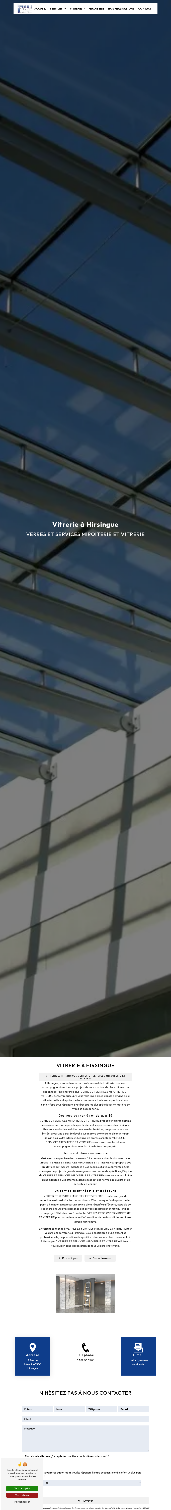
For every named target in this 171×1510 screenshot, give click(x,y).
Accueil (40, 8)
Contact (145, 8)
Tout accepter (22, 1488)
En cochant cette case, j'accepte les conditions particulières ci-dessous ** (67, 1456)
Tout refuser (22, 1495)
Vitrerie (76, 8)
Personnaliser (22, 1501)
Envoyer (88, 1500)
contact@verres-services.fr (138, 1362)
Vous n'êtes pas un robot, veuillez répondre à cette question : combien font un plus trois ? (92, 1474)
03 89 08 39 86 (85, 1360)
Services (56, 8)
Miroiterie (96, 8)
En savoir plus (70, 1258)
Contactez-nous (102, 1258)
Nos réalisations (121, 8)
